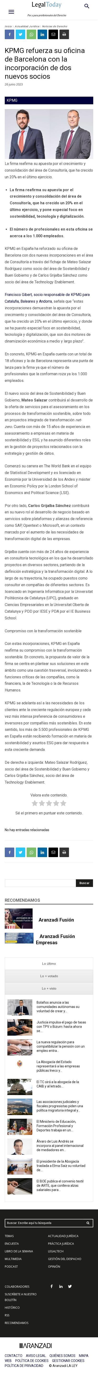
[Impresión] (64, 34)
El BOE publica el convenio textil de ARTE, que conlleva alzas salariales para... (60, 1185)
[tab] (49, 963)
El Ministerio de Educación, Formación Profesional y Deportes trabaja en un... (56, 1126)
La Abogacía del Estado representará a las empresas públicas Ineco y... (58, 1066)
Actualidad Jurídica (27, 26)
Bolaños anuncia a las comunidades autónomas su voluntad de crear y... (58, 1007)
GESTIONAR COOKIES (68, 1361)
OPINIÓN (54, 1267)
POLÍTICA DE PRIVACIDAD (24, 1366)
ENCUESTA (12, 1244)
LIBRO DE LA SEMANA (19, 1251)
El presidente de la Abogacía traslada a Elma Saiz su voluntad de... (61, 1166)
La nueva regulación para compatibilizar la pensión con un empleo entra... (61, 1046)
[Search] (88, 1223)
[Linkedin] (42, 34)
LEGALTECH (56, 1251)
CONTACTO (13, 1356)
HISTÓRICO (12, 1308)
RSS (7, 1315)
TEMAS (9, 1236)
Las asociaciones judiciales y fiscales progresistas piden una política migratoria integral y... (60, 1106)
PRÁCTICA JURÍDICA (61, 1244)
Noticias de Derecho (54, 26)
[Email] (53, 34)
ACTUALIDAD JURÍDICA (63, 1236)
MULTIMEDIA (13, 1259)
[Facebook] (9, 34)
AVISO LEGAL (36, 1356)
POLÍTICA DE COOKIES (32, 1361)
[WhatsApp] (31, 34)
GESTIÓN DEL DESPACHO (64, 1259)
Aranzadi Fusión (56, 920)
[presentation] (49, 963)
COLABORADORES (17, 1287)
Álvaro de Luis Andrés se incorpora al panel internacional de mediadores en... (60, 1145)
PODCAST (11, 1267)
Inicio (8, 26)
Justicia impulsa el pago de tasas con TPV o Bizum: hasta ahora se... (61, 1026)
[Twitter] (20, 34)
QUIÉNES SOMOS (62, 1356)
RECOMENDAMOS (16, 1323)
